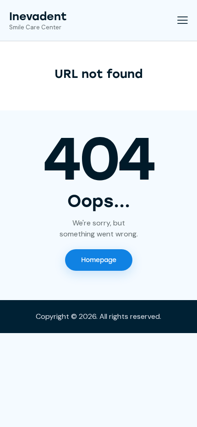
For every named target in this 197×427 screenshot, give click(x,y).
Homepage (98, 260)
